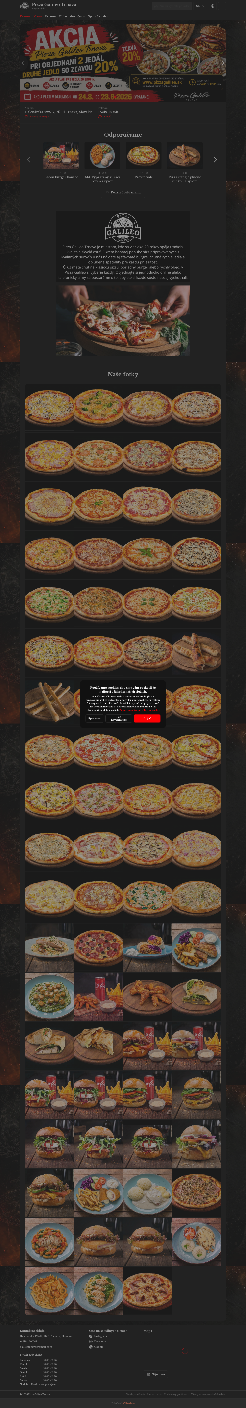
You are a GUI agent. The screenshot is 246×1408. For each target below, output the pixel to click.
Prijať (147, 718)
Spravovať (94, 718)
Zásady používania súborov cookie (139, 710)
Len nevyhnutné (119, 718)
